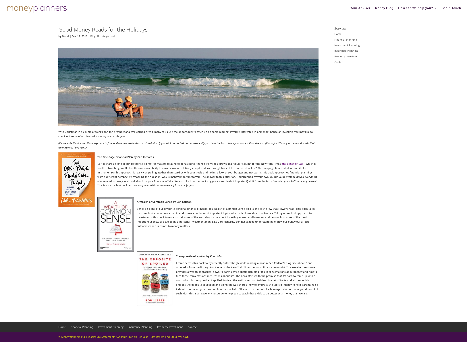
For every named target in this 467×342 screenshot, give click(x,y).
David (65, 36)
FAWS (185, 337)
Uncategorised (106, 36)
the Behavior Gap (293, 163)
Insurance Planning (346, 50)
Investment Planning (347, 45)
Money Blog (384, 8)
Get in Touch (451, 8)
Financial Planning (345, 39)
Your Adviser (360, 8)
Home (337, 34)
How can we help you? (415, 8)
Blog (93, 36)
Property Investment (346, 56)
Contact (339, 62)
